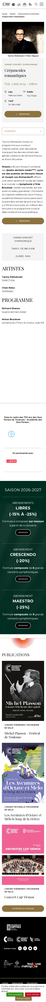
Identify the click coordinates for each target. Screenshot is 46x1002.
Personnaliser (23, 998)
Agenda (12, 14)
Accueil (4, 14)
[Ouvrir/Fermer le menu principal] (41, 4)
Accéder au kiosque (23, 908)
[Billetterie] (19, 4)
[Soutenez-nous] (30, 4)
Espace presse (17, 983)
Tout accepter (15, 994)
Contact (5, 983)
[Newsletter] (24, 4)
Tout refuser (32, 994)
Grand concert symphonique (28, 14)
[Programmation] (13, 4)
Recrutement (32, 983)
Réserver (23, 532)
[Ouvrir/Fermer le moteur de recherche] (36, 4)
